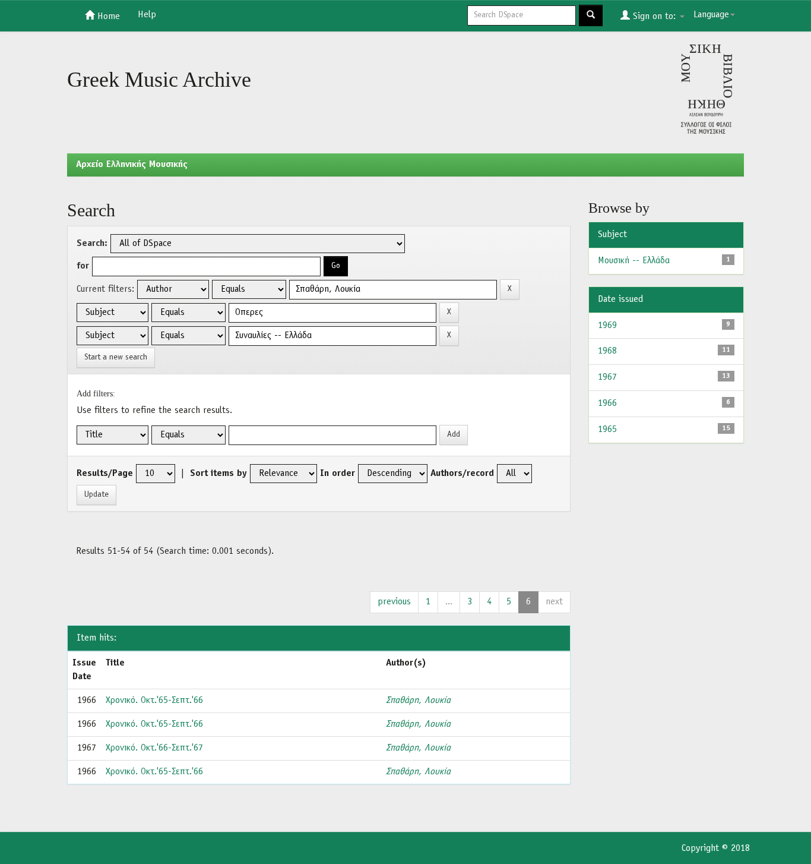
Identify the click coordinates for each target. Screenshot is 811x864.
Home (107, 16)
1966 (607, 403)
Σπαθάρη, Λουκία (418, 700)
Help (147, 15)
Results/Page (105, 473)
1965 (607, 429)
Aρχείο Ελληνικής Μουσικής (132, 164)
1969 (607, 325)
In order (337, 473)
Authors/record (462, 473)
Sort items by (218, 473)
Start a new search (115, 357)
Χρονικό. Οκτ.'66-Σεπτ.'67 (154, 748)
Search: (92, 243)
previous (394, 602)
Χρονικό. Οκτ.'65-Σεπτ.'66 (154, 700)
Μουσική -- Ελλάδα (634, 261)
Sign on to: (654, 16)
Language (711, 15)
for (83, 266)
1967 (607, 377)
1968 (607, 351)
